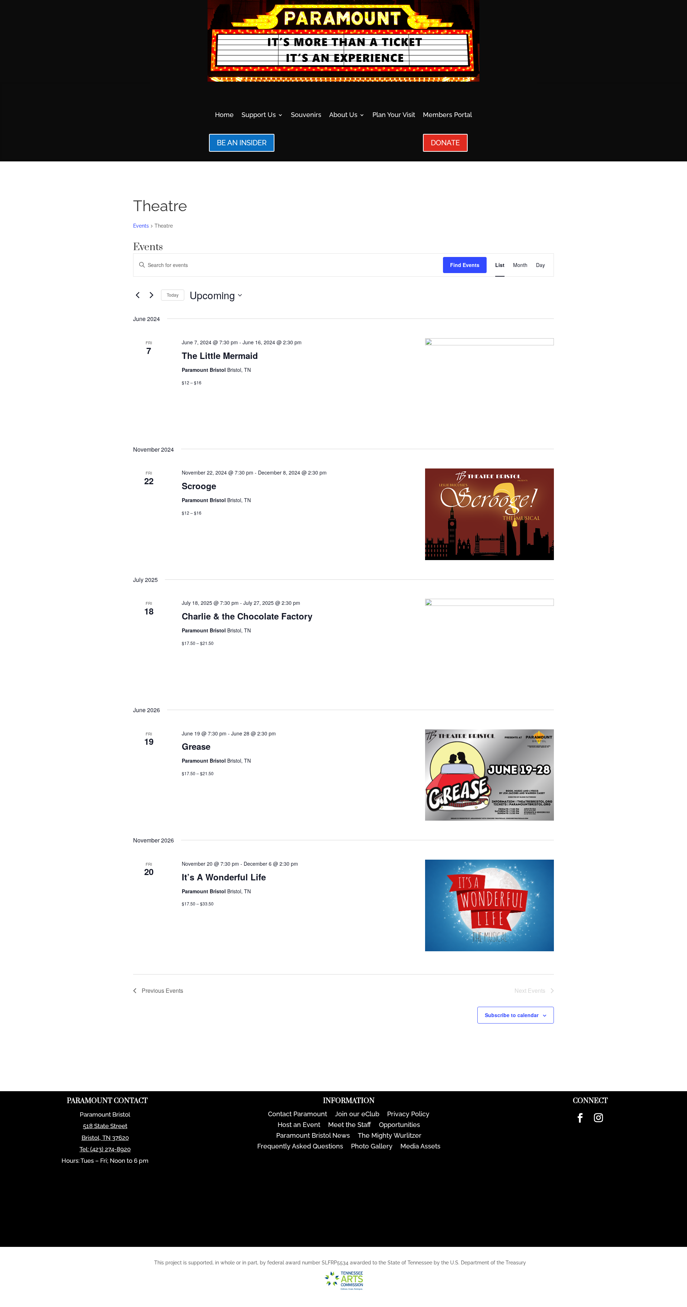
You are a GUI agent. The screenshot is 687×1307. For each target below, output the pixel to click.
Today (173, 295)
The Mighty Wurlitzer (390, 1136)
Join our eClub (357, 1115)
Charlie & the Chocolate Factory (247, 616)
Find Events (464, 264)
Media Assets (420, 1147)
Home (224, 115)
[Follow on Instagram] (598, 1118)
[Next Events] (151, 295)
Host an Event (299, 1125)
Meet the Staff (349, 1125)
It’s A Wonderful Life (224, 877)
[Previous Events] (137, 295)
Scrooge (199, 486)
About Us (343, 115)
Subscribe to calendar (512, 1015)
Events (141, 226)
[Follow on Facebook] (580, 1118)
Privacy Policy (408, 1115)
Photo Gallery (372, 1147)
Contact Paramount (297, 1115)
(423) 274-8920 (110, 1149)
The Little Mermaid (220, 355)
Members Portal (447, 115)
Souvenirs (306, 115)
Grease (196, 746)
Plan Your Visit (393, 115)
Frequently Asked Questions (300, 1147)
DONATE (445, 143)
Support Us (259, 115)
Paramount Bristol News (313, 1136)
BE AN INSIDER (242, 143)
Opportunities (399, 1125)
